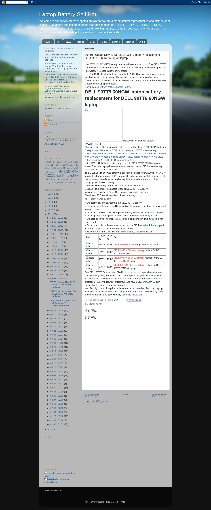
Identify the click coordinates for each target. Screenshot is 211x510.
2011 (50, 214)
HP (58, 41)
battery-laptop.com (133, 294)
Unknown (52, 124)
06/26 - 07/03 (57, 347)
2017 (50, 194)
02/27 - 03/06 (57, 400)
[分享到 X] (133, 300)
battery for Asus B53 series (62, 183)
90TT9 (149, 176)
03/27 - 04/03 (57, 384)
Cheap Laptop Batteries (96, 150)
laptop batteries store (152, 272)
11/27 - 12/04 (57, 234)
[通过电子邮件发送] (128, 300)
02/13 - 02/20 (57, 404)
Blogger (112, 502)
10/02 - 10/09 (57, 262)
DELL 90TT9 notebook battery (118, 160)
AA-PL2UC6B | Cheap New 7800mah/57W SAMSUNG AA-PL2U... (63, 303)
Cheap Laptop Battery (96, 87)
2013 (50, 206)
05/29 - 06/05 (57, 363)
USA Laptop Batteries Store (98, 153)
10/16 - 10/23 (57, 254)
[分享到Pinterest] (139, 300)
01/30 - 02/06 (57, 412)
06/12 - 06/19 (57, 355)
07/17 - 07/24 (57, 335)
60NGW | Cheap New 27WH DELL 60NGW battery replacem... (63, 293)
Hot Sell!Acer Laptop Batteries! (59, 140)
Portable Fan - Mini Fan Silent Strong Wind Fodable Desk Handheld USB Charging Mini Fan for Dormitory (61, 67)
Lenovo (116, 41)
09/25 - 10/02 (57, 266)
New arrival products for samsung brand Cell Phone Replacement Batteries (60, 57)
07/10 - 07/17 (57, 339)
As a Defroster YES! (54, 144)
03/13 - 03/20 (57, 392)
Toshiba (80, 41)
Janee (51, 120)
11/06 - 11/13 (56, 246)
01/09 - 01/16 (57, 420)
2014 (50, 202)
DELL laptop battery (122, 150)
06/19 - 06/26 (57, 351)
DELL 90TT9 (96, 304)
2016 (50, 198)
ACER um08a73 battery (64, 165)
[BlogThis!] (131, 300)
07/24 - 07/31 (57, 331)
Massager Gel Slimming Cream (59, 97)
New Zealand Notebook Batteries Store (104, 157)
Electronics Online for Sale (57, 108)
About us (129, 41)
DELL (68, 41)
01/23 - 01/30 (57, 416)
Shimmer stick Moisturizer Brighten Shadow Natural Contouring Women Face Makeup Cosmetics (61, 90)
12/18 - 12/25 (57, 222)
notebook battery (141, 215)
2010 (50, 429)
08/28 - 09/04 (57, 310)
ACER (48, 41)
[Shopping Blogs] (50, 479)
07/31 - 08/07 (57, 327)
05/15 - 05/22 (57, 371)
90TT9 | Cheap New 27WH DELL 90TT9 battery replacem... (63, 284)
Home (47, 136)
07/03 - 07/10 (57, 343)
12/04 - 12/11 (57, 230)
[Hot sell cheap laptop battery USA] (61, 476)
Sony (92, 41)
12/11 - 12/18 (57, 226)
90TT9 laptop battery (145, 150)
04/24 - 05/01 (57, 379)
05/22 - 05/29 (57, 367)
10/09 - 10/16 (57, 258)
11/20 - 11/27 (56, 238)
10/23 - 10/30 (57, 250)
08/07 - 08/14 (57, 323)
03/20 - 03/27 (57, 388)
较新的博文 (92, 395)
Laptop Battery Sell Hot (67, 14)
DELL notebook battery (138, 157)
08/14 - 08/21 (57, 319)
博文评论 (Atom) (100, 401)
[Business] (63, 479)
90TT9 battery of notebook (152, 153)
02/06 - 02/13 (57, 408)
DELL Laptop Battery (120, 87)
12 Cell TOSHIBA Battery (53, 162)
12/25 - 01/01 (57, 218)
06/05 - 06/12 (57, 359)
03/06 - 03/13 (57, 396)
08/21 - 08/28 (57, 314)
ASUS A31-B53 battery (53, 168)
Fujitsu (103, 41)
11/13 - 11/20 (56, 242)
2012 (50, 210)
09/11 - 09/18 (57, 275)
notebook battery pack (152, 225)
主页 (126, 395)
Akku (142, 41)
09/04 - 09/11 (57, 279)
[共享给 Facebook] (136, 300)
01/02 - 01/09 (57, 424)
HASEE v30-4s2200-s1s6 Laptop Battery (61, 175)
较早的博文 (159, 395)
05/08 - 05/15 (57, 375)
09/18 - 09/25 (57, 271)
